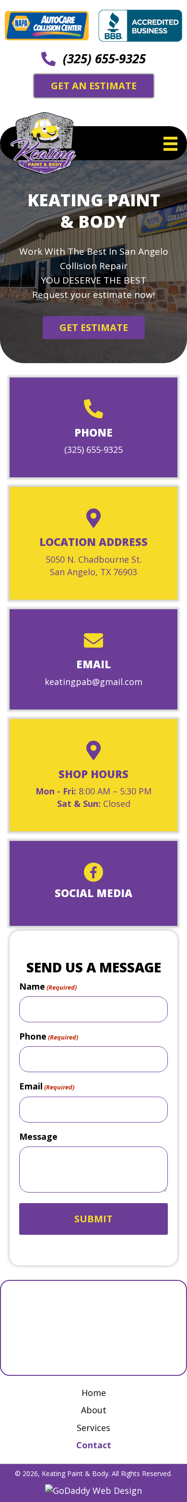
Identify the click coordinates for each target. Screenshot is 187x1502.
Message (38, 1136)
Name (48, 986)
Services (93, 1427)
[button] (94, 327)
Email (46, 1086)
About (93, 1410)
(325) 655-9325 (104, 58)
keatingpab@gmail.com (93, 681)
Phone (48, 1036)
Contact (93, 1445)
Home (94, 1392)
